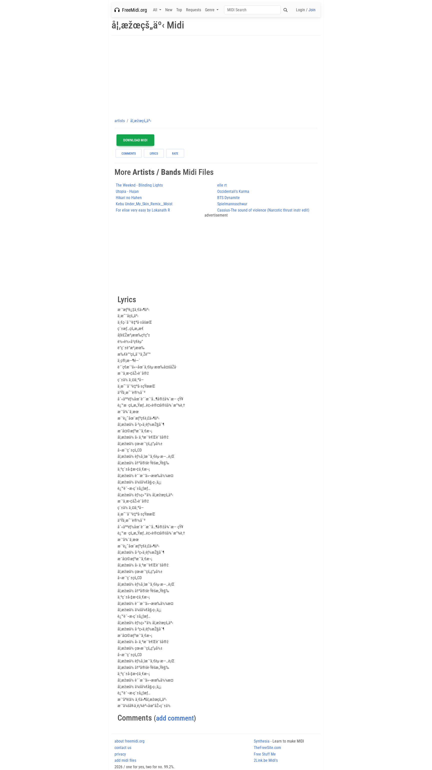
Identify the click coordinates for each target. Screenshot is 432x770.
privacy (120, 754)
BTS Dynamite (228, 197)
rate (175, 153)
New (168, 9)
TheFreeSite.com (267, 747)
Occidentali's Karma (233, 191)
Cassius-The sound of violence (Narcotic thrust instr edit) (263, 210)
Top (179, 9)
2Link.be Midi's (266, 760)
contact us (122, 747)
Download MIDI (135, 140)
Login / (306, 9)
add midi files (125, 760)
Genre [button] (210, 9)
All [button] (155, 9)
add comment (175, 718)
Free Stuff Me (265, 754)
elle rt (222, 185)
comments (129, 153)
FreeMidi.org (133, 10)
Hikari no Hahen (129, 197)
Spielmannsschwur (232, 204)
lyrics (154, 153)
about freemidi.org (129, 741)
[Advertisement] (216, 77)
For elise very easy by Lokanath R (143, 210)
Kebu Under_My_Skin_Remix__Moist (144, 204)
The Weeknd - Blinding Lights (139, 185)
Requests (193, 9)
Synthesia (262, 741)
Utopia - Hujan (127, 191)
